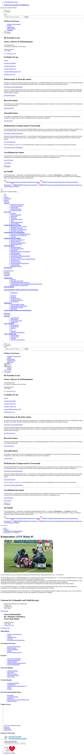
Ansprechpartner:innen (13, 675)
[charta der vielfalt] (9, 753)
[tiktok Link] (5, 722)
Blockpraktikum (14, 325)
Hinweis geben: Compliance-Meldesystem (18, 699)
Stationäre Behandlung (16, 206)
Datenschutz (7, 728)
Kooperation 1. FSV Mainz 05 (18, 235)
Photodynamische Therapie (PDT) (19, 285)
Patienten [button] (6, 200)
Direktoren (13, 213)
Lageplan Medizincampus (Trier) (12, 71)
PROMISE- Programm (16, 228)
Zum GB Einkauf (8, 160)
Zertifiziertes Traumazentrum (17, 242)
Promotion (13, 331)
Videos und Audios (12, 674)
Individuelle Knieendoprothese (18, 229)
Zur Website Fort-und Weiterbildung (13, 147)
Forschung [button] (6, 272)
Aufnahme (10, 638)
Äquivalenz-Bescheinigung (17, 332)
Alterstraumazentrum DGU (17, 240)
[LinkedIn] (5, 711)
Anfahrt (9, 25)
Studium (9, 651)
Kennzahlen (10, 695)
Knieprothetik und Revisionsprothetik (20, 256)
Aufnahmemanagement (16, 219)
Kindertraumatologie (15, 254)
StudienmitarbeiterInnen (16, 222)
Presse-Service (11, 676)
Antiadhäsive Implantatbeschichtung (19, 282)
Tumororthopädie (14, 264)
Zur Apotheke (7, 163)
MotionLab (13, 295)
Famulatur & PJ (14, 336)
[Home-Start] (5, 195)
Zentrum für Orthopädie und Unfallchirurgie (16, 5)
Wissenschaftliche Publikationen (18, 306)
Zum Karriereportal (9, 108)
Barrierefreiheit (8, 730)
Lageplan (9, 689)
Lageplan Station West (10, 66)
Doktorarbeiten (14, 319)
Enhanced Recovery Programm (18, 226)
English (9, 369)
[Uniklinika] (15, 739)
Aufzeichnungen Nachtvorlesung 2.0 (16, 686)
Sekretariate (13, 217)
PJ (11, 329)
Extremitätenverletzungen (17, 248)
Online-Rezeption (11, 637)
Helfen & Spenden (12, 701)
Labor (12, 220)
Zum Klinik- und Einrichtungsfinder (13, 87)
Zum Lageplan (4, 611)
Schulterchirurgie (14, 260)
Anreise (6, 60)
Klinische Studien (11, 648)
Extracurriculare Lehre (16, 320)
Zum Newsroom (8, 120)
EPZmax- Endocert (15, 241)
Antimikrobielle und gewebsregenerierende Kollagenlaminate (26, 284)
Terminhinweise (11, 684)
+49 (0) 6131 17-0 (11, 53)
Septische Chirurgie (15, 262)
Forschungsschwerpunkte (13, 646)
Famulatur (13, 328)
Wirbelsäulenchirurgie (16, 266)
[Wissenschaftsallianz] (15, 745)
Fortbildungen (14, 322)
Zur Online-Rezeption (9, 95)
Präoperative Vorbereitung (17, 204)
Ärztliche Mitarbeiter (15, 215)
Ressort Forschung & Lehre (14, 652)
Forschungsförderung (12, 649)
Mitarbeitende (14, 292)
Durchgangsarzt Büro (16, 210)
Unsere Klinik (7, 198)
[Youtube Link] (5, 714)
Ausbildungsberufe (12, 661)
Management (13, 216)
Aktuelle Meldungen (12, 671)
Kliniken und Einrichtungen (14, 634)
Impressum (7, 727)
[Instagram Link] (5, 717)
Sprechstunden (14, 207)
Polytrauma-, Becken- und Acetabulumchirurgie (22, 259)
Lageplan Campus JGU (10, 69)
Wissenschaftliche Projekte (17, 304)
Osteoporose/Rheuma (16, 257)
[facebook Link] (5, 720)
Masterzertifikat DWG (16, 244)
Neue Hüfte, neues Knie (16, 231)
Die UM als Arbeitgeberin (14, 658)
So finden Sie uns (5, 628)
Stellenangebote (11, 28)
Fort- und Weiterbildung (13, 664)
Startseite (6, 197)
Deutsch (9, 368)
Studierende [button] (7, 313)
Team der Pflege (14, 223)
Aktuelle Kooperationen (16, 300)
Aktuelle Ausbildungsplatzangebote (16, 663)
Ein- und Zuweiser (9, 270)
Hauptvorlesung (14, 326)
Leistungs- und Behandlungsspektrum (20, 234)
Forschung (13, 237)
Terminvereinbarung (15, 209)
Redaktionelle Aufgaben (16, 307)
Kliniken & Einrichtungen (14, 24)
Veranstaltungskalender (13, 683)
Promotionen (13, 309)
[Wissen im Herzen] (9, 751)
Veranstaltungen (14, 301)
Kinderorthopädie (15, 253)
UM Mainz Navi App (9, 74)
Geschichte (10, 698)
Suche (5, 14)
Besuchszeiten (11, 27)
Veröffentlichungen (15, 298)
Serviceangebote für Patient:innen (16, 640)
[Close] (4, 13)
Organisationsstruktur (12, 696)
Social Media (10, 672)
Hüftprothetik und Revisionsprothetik (20, 251)
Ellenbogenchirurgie (15, 247)
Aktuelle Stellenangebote (13, 660)
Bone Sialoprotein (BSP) (16, 281)
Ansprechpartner (14, 317)
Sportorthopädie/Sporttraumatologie (19, 263)
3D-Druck (13, 279)
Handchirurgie (14, 250)
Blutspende (10, 30)
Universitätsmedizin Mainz (11, 2)
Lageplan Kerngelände (10, 63)
